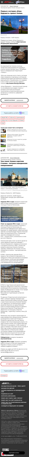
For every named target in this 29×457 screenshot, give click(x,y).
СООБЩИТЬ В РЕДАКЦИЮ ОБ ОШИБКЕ (12, 406)
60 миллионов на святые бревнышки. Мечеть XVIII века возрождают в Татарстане (14, 273)
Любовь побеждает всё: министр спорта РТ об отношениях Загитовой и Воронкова (12, 53)
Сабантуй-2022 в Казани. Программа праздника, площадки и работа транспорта (15, 136)
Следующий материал (14, 452)
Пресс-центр (21, 386)
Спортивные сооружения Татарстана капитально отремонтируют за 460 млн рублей (16, 145)
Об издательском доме (8, 386)
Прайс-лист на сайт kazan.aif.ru (11, 400)
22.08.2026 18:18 (5, 158)
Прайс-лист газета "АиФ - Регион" (11, 398)
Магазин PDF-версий (7, 388)
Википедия (4, 35)
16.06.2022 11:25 (4, 6)
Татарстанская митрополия (19, 190)
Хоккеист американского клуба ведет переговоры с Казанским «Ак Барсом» (16, 149)
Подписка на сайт (7, 394)
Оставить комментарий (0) (14, 106)
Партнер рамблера (14, 449)
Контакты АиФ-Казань (8, 396)
